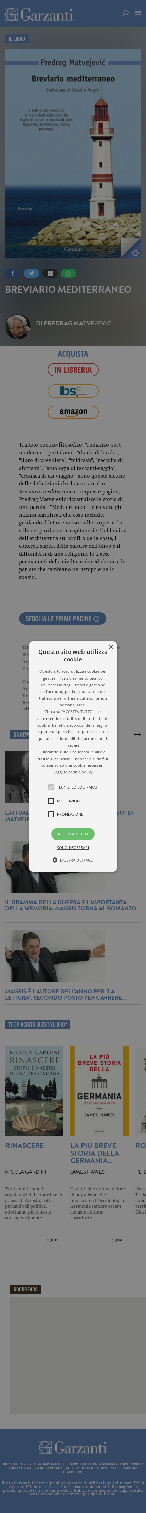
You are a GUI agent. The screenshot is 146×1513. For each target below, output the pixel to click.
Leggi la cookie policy (73, 771)
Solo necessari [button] (73, 847)
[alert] (73, 756)
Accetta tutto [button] (73, 833)
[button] (73, 756)
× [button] (110, 647)
